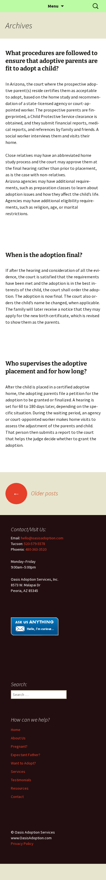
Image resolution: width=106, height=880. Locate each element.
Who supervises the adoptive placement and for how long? (46, 367)
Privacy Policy (22, 843)
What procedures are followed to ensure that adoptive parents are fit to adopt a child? (51, 60)
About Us (18, 738)
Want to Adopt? (23, 763)
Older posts (35, 493)
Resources (20, 788)
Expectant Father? (25, 754)
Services (18, 771)
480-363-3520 (35, 549)
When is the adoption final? (43, 255)
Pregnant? (19, 746)
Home (15, 729)
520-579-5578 (34, 543)
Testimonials (21, 779)
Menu (53, 6)
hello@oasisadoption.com (42, 538)
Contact (17, 796)
